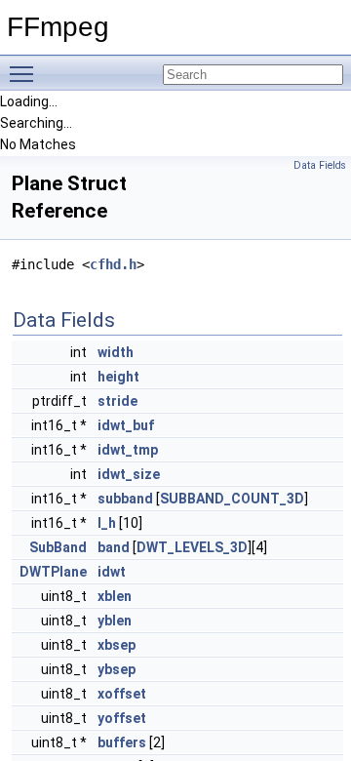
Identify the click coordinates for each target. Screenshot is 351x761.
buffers (122, 742)
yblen (115, 620)
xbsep (117, 645)
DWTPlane (53, 572)
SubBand (58, 547)
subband (125, 498)
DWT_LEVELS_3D (192, 547)
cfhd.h (113, 264)
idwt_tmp (128, 450)
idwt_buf (126, 425)
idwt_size (129, 474)
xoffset (122, 693)
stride (117, 401)
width (116, 352)
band (114, 547)
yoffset (122, 718)
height (118, 376)
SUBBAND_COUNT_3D (232, 498)
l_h (107, 523)
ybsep (117, 669)
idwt (112, 572)
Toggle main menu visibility (25, 73)
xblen (115, 596)
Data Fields (319, 165)
